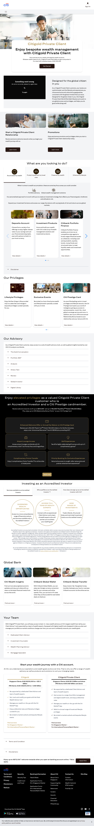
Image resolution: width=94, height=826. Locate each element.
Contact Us (69, 774)
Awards (53, 795)
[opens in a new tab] (6, 4)
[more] (6, 12)
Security (20, 774)
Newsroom (54, 788)
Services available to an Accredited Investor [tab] (18, 491)
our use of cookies (15, 823)
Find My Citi (69, 788)
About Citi (54, 774)
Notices (6, 788)
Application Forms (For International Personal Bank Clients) (37, 788)
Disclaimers (8, 784)
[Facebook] (89, 809)
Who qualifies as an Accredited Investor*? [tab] (47, 491)
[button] (45, 260)
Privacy (6, 780)
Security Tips (21, 777)
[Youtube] (85, 809)
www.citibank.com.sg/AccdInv (49, 551)
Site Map (84, 774)
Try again (24, 92)
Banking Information (38, 774)
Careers (53, 792)
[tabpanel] (47, 228)
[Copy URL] (24, 88)
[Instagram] (82, 809)
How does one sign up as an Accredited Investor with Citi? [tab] (76, 491)
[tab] (14, 175)
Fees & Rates (34, 777)
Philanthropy (54, 804)
